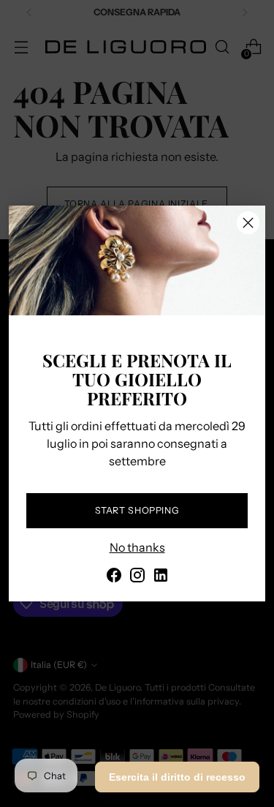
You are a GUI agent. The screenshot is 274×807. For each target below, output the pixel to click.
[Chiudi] (248, 222)
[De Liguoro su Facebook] (114, 577)
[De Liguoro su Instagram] (137, 577)
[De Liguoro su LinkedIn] (161, 577)
